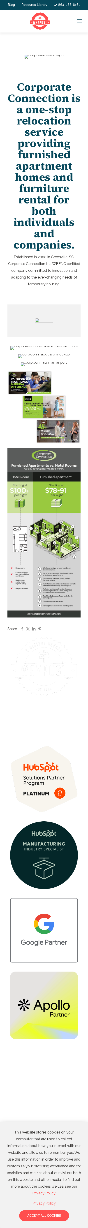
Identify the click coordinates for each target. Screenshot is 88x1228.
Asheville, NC (20, 1106)
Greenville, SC (21, 1077)
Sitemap (35, 717)
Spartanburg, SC (22, 1086)
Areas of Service (25, 1060)
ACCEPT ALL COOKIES (44, 1215)
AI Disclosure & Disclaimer (44, 713)
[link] (44, 778)
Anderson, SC (20, 1096)
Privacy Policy (50, 717)
